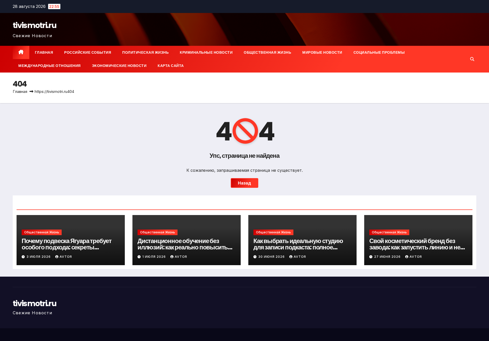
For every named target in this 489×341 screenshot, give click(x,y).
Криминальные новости (206, 52)
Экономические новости (119, 65)
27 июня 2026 (388, 257)
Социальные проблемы (379, 52)
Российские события (87, 52)
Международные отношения (49, 65)
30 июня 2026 (272, 257)
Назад (244, 183)
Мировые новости (322, 52)
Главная (44, 52)
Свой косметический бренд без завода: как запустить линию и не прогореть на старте (414, 247)
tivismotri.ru (34, 25)
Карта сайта (171, 65)
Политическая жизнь (145, 52)
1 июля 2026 (154, 257)
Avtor (66, 257)
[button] (472, 59)
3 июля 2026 (39, 257)
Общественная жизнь (267, 52)
